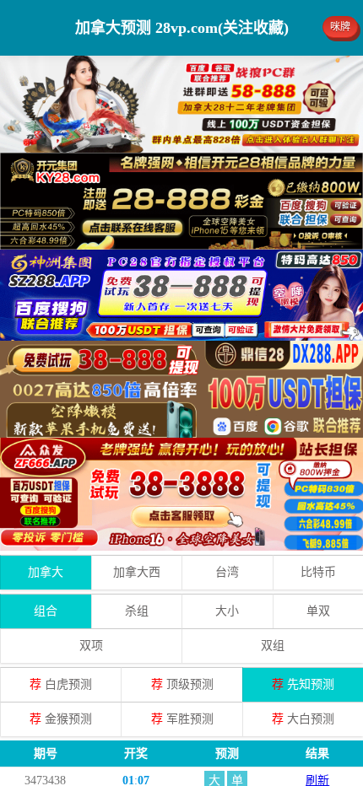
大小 (227, 611)
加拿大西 (136, 572)
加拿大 (45, 572)
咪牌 (340, 27)
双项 (91, 645)
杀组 (137, 611)
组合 (45, 611)
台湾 (227, 572)
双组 (272, 645)
